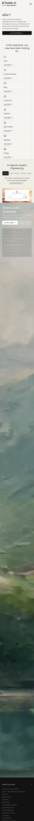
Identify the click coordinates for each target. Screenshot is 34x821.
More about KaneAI (16, 183)
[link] (9, 4)
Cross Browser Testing (9, 805)
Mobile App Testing (8, 813)
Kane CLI (5, 794)
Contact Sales (9, 223)
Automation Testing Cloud (10, 789)
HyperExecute (6, 818)
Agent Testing (14, 173)
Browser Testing (26, 173)
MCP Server (5, 802)
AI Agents (5, 799)
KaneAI (5, 173)
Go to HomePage (15, 33)
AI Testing (5, 815)
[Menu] (31, 4)
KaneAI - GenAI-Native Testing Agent (13, 791)
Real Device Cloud (8, 807)
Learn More (7, 65)
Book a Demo (25, 223)
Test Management (8, 810)
